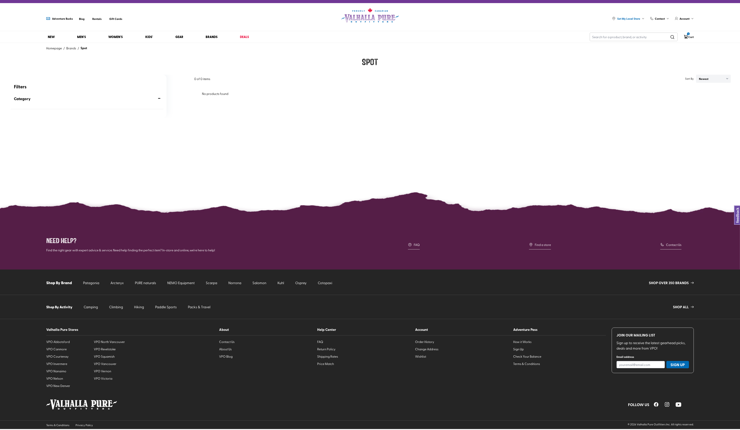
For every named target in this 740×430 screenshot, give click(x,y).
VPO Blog (226, 356)
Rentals (97, 19)
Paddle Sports (166, 306)
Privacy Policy (84, 425)
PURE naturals (145, 282)
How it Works (522, 342)
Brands (71, 48)
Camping (91, 306)
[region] (656, 404)
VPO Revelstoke (105, 349)
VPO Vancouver (105, 364)
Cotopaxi (325, 282)
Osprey (301, 282)
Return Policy (326, 349)
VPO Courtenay (57, 356)
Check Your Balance (527, 356)
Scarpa (211, 282)
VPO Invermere (56, 364)
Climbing (116, 306)
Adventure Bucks (62, 18)
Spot (84, 48)
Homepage (54, 48)
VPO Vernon (102, 371)
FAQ (417, 244)
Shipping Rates (327, 356)
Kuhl (281, 282)
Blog (82, 19)
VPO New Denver (58, 386)
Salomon (259, 282)
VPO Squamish (104, 356)
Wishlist (420, 356)
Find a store (543, 244)
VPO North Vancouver (109, 342)
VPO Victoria (103, 378)
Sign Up (518, 349)
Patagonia (91, 282)
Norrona (234, 282)
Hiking (139, 306)
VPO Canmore (56, 349)
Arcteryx (117, 282)
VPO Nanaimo (56, 371)
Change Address (426, 349)
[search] (672, 37)
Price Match (325, 364)
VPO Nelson (54, 378)
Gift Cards (115, 19)
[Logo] (370, 15)
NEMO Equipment (181, 282)
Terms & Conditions (526, 364)
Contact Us (673, 244)
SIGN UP (677, 364)
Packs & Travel (199, 306)
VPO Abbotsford (58, 342)
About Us (225, 349)
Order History (424, 342)
